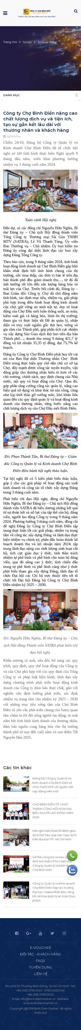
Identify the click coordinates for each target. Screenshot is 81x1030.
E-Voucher (40, 948)
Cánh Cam (52, 1017)
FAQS (40, 961)
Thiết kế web (30, 1017)
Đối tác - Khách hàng (40, 954)
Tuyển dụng (40, 967)
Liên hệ (41, 974)
